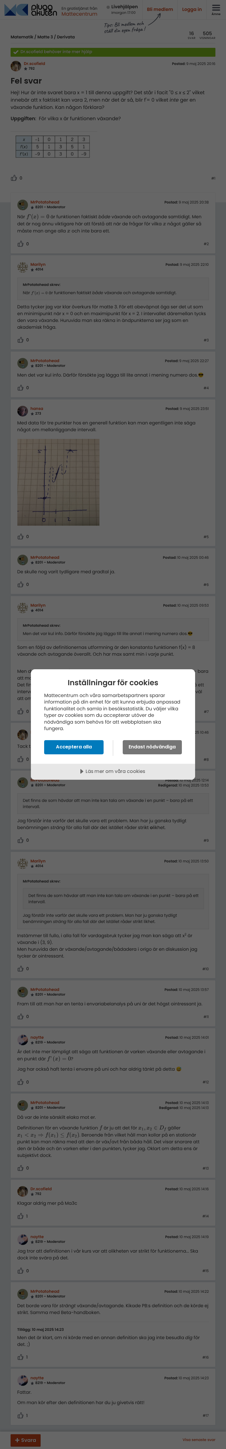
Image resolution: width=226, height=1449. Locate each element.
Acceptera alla (74, 746)
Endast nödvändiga (152, 746)
